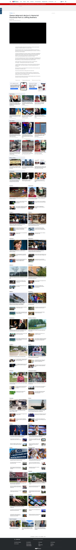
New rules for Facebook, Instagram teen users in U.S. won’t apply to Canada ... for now (27, 116)
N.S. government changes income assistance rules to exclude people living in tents (21, 281)
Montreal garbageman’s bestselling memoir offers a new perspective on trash (21, 255)
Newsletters (41, 536)
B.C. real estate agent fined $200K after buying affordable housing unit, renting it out (28, 167)
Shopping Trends (44, 1)
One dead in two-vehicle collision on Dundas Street (17, 356)
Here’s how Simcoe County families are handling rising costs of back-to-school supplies (36, 357)
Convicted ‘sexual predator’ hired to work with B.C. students (40, 153)
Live (55, 1)
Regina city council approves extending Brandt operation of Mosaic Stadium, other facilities (17, 304)
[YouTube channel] (17, 539)
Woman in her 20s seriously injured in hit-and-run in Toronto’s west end (18, 198)
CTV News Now (51, 1)
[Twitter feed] (14, 539)
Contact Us (36, 536)
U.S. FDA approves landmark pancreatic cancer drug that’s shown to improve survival (17, 460)
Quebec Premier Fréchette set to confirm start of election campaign (17, 251)
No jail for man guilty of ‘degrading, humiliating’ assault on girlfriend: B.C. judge (21, 420)
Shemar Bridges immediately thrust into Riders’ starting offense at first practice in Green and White (21, 313)
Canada (24, 1)
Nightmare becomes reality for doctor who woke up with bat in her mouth (40, 116)
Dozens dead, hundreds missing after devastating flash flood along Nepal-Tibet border (15, 135)
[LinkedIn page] (19, 539)
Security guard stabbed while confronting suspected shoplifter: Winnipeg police (39, 286)
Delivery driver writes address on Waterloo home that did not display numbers (40, 528)
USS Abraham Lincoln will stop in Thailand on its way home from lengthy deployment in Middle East (36, 411)
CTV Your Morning (38, 1)
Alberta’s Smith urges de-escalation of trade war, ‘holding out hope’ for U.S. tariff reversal (17, 225)
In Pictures (32, 1)
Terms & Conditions (28, 544)
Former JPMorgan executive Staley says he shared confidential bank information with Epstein (37, 436)
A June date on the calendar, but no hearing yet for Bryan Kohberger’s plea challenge (40, 420)
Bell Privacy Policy (28, 543)
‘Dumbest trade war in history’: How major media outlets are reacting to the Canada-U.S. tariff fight (40, 167)
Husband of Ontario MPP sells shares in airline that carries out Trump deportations (21, 202)
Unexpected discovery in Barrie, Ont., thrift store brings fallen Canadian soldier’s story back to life (40, 361)
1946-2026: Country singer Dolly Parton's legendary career (27, 180)
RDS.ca (51, 545)
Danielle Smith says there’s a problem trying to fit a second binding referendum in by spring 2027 (21, 229)
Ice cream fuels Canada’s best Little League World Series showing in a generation (18, 483)
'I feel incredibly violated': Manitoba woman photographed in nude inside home (40, 135)
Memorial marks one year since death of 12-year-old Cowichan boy (36, 383)
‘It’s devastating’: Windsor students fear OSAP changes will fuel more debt (18, 383)
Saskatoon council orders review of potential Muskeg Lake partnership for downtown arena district (18, 330)
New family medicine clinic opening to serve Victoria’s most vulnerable (40, 386)
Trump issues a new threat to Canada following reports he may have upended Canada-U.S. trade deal (27, 135)
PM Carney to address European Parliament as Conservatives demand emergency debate (17, 436)
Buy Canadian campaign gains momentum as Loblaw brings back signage (39, 207)
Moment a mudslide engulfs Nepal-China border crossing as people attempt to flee (15, 153)
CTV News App (32, 536)
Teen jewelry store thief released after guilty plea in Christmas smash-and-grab (40, 366)
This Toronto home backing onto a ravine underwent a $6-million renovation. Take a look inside (15, 181)
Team (44, 536)
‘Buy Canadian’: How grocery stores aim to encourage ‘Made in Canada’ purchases (15, 167)
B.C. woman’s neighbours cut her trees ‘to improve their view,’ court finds (27, 528)
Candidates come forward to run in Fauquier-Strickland (40, 334)
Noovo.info (52, 543)
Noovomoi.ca (52, 544)
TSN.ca (39, 545)
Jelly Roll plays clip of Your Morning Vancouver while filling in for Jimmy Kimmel (15, 116)
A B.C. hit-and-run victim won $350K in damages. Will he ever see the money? (40, 201)
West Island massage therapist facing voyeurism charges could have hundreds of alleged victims (21, 260)
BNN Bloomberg (40, 544)
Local (21, 1)
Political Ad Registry (29, 545)
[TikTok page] (16, 539)
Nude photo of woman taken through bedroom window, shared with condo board (37, 278)
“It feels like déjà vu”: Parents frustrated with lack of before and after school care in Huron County (21, 360)
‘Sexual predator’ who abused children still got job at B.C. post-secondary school (36, 198)
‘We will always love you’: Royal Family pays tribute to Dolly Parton (27, 153)
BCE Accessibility (16, 543)
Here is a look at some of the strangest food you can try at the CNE (40, 181)
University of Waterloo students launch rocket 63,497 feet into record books (37, 304)
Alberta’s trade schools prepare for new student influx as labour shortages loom (40, 254)
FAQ (39, 536)
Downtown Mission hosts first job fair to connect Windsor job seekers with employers (21, 387)
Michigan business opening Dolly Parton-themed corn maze (20, 391)
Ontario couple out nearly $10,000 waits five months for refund (15, 528)
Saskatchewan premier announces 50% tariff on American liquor (21, 334)
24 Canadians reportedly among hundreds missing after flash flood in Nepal (27, 103)
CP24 (39, 543)
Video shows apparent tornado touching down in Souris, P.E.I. (18, 278)
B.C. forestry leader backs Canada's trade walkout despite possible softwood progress (40, 392)
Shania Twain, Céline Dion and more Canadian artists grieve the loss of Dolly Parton (36, 460)
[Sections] (10, 1)
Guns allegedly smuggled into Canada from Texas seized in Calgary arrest (17, 411)
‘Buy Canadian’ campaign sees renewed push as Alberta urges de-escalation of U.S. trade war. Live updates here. (15, 104)
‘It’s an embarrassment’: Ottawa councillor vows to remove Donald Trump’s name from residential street (40, 229)
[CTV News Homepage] (15, 1)
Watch (28, 1)
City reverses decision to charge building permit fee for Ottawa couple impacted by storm (37, 225)
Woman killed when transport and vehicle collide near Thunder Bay (36, 330)
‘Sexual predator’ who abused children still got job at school (39, 103)
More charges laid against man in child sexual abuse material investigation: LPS (21, 365)
